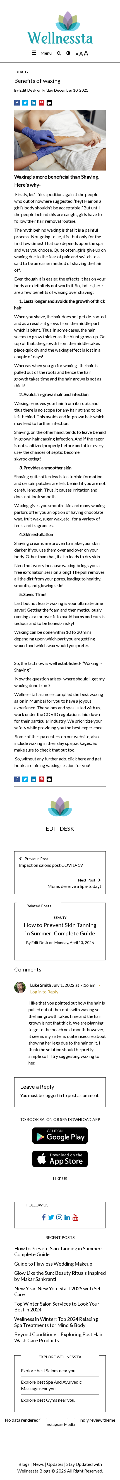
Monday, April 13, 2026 (74, 942)
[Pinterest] (41, 103)
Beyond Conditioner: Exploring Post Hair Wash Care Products (58, 1337)
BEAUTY (22, 72)
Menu (46, 53)
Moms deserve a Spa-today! (74, 883)
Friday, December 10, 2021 (65, 90)
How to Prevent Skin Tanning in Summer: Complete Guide (58, 1252)
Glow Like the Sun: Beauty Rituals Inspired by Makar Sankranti (60, 1276)
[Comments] (49, 103)
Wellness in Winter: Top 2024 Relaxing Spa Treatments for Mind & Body (56, 1322)
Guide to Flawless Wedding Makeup (53, 1264)
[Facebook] (17, 103)
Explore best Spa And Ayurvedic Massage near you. (51, 1385)
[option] (60, 929)
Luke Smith (40, 985)
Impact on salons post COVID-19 (51, 862)
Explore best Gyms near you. (48, 1400)
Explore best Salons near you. (48, 1370)
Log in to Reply (44, 991)
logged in (53, 1095)
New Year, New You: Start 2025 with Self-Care (59, 1292)
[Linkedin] (33, 103)
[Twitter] (25, 103)
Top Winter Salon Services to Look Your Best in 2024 (56, 1307)
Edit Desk (28, 90)
